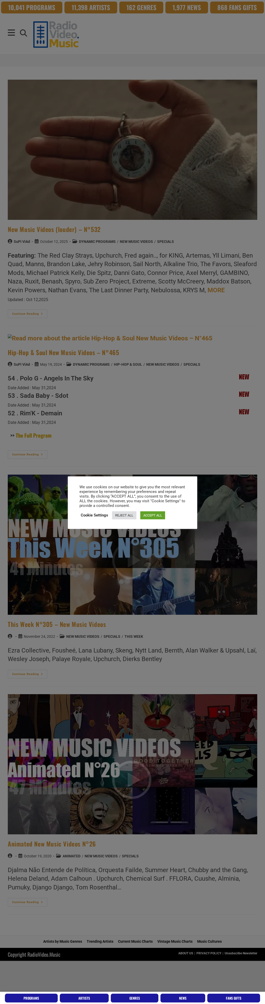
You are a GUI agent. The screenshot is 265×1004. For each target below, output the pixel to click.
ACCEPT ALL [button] (152, 515)
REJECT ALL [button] (124, 515)
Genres (134, 998)
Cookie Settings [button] (94, 515)
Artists (84, 998)
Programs (31, 998)
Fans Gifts (233, 998)
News (183, 998)
